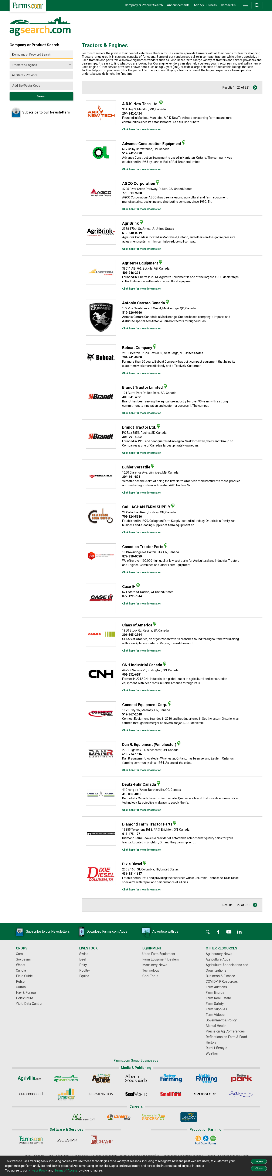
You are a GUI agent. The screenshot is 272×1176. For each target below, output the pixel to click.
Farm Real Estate (218, 998)
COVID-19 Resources (222, 981)
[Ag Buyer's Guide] (101, 1078)
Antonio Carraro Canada (143, 303)
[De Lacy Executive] (188, 1117)
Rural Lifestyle (216, 1048)
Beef (82, 959)
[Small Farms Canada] (171, 1094)
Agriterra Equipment (140, 263)
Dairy (83, 965)
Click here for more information (141, 129)
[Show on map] (161, 103)
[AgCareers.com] (83, 1117)
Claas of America (137, 625)
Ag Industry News (219, 954)
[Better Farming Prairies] (206, 1078)
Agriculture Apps (218, 959)
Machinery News (154, 965)
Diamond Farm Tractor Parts (147, 824)
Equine (84, 976)
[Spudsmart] (206, 1094)
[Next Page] (255, 87)
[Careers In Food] (118, 1117)
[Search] (257, 5)
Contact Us (228, 5)
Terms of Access (66, 1170)
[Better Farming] (171, 1078)
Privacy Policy (38, 1170)
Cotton (21, 987)
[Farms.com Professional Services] (31, 1140)
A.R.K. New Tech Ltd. (140, 104)
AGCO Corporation (138, 183)
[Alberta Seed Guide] (136, 1078)
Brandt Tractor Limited (142, 387)
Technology (150, 970)
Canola (21, 970)
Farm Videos (215, 1015)
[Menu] (245, 5)
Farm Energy (215, 993)
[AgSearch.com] (66, 1078)
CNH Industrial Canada (142, 665)
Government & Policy (221, 1020)
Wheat (20, 965)
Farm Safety (215, 1004)
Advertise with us (165, 931)
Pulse (20, 981)
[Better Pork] (241, 1078)
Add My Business (205, 5)
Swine (83, 954)
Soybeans (23, 959)
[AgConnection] (241, 1094)
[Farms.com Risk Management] (66, 1094)
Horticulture (24, 998)
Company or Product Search (144, 5)
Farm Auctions (216, 987)
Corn (19, 954)
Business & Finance (220, 976)
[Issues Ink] (66, 1140)
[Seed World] (136, 1094)
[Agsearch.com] (40, 34)
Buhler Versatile (136, 467)
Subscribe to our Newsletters (48, 931)
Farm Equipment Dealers (160, 959)
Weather (212, 1053)
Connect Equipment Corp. (144, 704)
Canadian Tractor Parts (142, 546)
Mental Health (216, 1026)
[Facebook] (218, 931)
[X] (207, 931)
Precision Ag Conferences (225, 1031)
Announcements (178, 5)
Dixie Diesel (132, 864)
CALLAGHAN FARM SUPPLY (146, 507)
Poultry (84, 970)
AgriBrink (130, 223)
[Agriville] (31, 1078)
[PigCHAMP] (101, 1140)
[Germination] (101, 1094)
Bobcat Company (137, 347)
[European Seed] (31, 1094)
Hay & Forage (26, 993)
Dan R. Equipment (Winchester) (149, 744)
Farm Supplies (216, 1009)
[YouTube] (229, 931)
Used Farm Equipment (158, 954)
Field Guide (24, 976)
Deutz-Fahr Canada (139, 784)
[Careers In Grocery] (153, 1117)
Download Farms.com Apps (106, 931)
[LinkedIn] (239, 931)
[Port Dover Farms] (205, 1140)
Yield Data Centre (29, 1004)
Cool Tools (150, 976)
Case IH (129, 586)
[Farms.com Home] (28, 6)
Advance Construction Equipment (151, 143)
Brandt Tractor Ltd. (139, 427)
